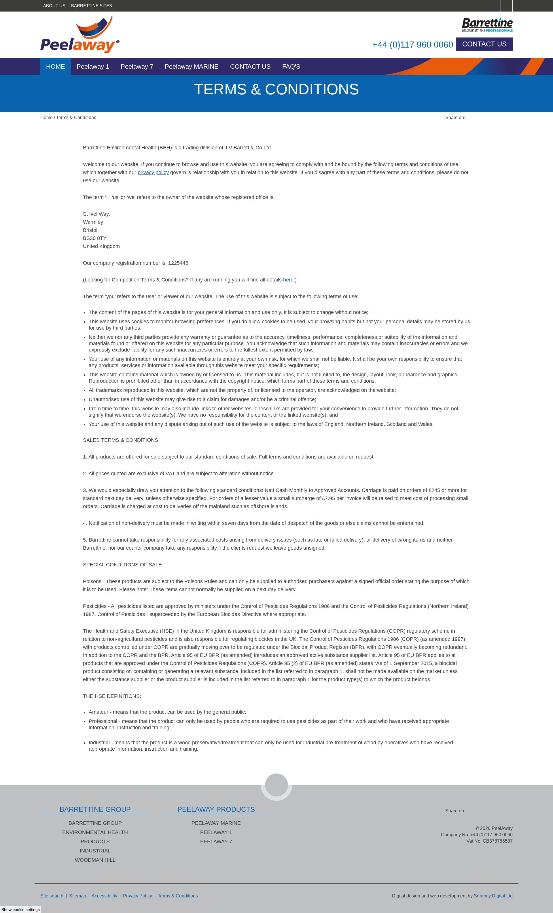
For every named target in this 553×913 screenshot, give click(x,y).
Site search (51, 895)
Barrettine (467, 24)
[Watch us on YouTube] (507, 6)
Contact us (484, 44)
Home (55, 66)
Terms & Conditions (76, 117)
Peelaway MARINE (192, 66)
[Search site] (471, 6)
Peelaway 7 (137, 66)
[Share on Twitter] (484, 117)
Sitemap (77, 895)
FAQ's (291, 66)
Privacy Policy (137, 895)
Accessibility (104, 895)
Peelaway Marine (216, 823)
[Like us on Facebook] (483, 6)
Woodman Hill (95, 860)
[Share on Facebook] (472, 117)
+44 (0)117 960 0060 (412, 44)
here (288, 280)
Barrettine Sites (91, 5)
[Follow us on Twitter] (495, 6)
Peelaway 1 (93, 66)
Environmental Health (95, 832)
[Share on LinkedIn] (495, 117)
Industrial (95, 851)
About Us (54, 5)
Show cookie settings (20, 909)
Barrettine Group (95, 823)
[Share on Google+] (507, 117)
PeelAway (86, 35)
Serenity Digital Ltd (493, 895)
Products (95, 841)
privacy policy (153, 172)
